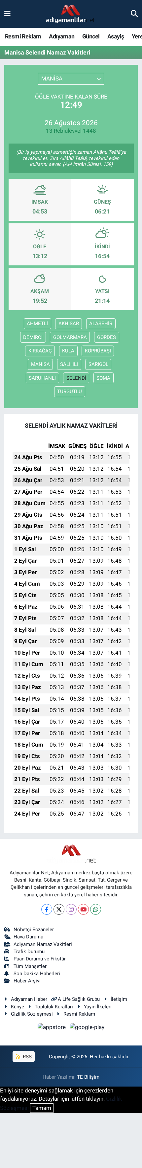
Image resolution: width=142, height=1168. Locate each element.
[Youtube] (83, 909)
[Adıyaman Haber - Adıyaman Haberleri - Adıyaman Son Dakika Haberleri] (70, 14)
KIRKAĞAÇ (40, 351)
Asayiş (115, 36)
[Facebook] (46, 909)
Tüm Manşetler (30, 966)
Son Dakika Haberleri (37, 974)
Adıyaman (61, 36)
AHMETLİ (37, 323)
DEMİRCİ (33, 337)
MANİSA (40, 364)
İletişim (119, 999)
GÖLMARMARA (70, 337)
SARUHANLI (42, 378)
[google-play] (87, 1028)
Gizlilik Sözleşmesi (32, 1014)
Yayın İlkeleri (98, 1007)
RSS (26, 1057)
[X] (58, 909)
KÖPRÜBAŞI (98, 351)
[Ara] (134, 14)
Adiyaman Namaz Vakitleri (43, 944)
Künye (17, 1007)
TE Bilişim (88, 1077)
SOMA (103, 378)
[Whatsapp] (95, 909)
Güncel (90, 36)
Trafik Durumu (29, 952)
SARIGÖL (98, 364)
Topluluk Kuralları (54, 1007)
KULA (68, 351)
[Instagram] (71, 909)
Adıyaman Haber (29, 999)
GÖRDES (106, 337)
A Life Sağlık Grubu (79, 999)
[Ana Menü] (7, 14)
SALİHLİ (69, 364)
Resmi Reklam (23, 36)
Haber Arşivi (27, 981)
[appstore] (52, 1028)
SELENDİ (76, 378)
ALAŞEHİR (100, 323)
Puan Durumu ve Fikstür (40, 959)
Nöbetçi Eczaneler (34, 929)
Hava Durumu (28, 937)
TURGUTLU (69, 391)
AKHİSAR (68, 323)
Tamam (41, 1108)
